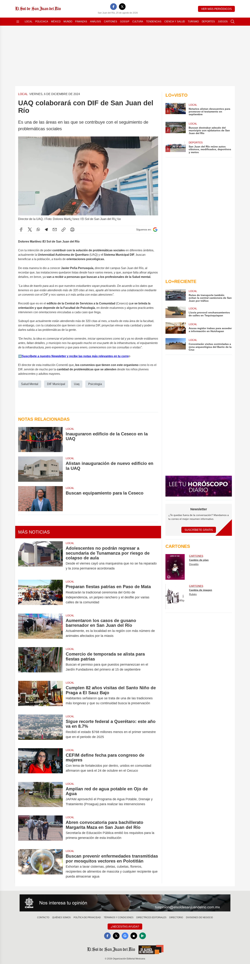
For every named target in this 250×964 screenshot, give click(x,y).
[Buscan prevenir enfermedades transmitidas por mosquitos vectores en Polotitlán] (40, 866)
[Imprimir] (72, 229)
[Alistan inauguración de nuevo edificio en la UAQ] (40, 469)
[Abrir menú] (17, 21)
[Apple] (133, 935)
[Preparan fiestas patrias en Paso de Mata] (40, 594)
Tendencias (153, 21)
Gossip (124, 21)
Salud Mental (29, 384)
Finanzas (81, 21)
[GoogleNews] (125, 935)
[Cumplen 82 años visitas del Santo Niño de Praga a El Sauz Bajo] (40, 695)
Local (28, 21)
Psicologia (95, 384)
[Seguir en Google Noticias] (155, 230)
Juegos (223, 21)
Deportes (208, 21)
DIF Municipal (56, 384)
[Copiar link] (63, 229)
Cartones (110, 21)
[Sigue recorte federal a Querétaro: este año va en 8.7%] (40, 729)
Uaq (76, 384)
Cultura (137, 21)
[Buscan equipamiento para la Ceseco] (40, 498)
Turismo (193, 21)
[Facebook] (113, 6)
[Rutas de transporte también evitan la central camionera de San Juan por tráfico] (175, 295)
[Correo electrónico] (55, 229)
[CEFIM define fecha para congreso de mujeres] (40, 763)
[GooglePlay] (142, 935)
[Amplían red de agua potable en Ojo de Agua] (40, 796)
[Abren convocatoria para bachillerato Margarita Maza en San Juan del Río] (40, 830)
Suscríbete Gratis (198, 529)
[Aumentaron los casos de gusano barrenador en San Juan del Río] (40, 628)
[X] (122, 6)
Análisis (95, 21)
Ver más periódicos (216, 8)
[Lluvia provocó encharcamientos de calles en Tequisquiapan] (175, 312)
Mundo (68, 21)
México (56, 21)
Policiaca (41, 21)
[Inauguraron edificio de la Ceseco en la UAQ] (40, 439)
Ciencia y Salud (174, 21)
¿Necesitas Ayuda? (125, 926)
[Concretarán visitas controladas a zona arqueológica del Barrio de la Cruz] (175, 344)
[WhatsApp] (38, 229)
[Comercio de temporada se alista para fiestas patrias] (40, 661)
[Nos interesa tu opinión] (125, 903)
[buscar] (232, 21)
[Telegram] (46, 229)
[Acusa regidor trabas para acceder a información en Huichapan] (175, 328)
